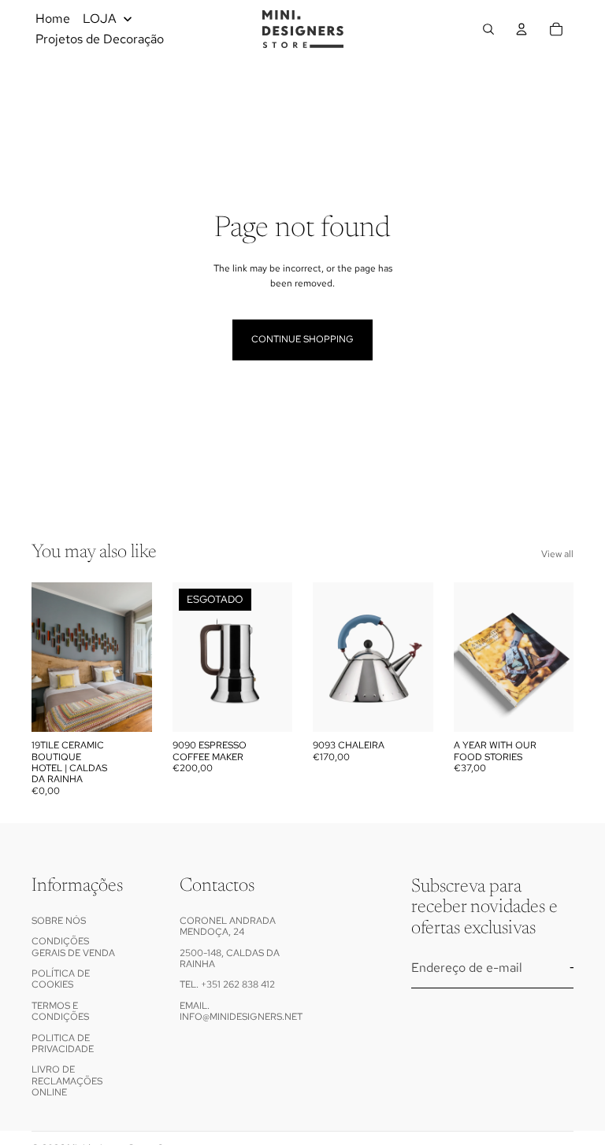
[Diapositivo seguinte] (134, 657)
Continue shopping (302, 339)
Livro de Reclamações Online (67, 1081)
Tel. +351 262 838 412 (227, 984)
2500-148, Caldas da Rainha (230, 958)
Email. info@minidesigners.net (241, 1010)
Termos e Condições (60, 1010)
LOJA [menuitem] (100, 18)
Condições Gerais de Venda (73, 946)
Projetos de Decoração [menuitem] (99, 39)
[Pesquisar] (488, 29)
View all (557, 554)
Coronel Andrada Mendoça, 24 (228, 925)
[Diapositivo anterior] (49, 657)
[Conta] (521, 29)
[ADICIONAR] (127, 707)
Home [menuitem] (52, 18)
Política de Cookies (61, 979)
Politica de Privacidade (63, 1043)
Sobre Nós (59, 920)
